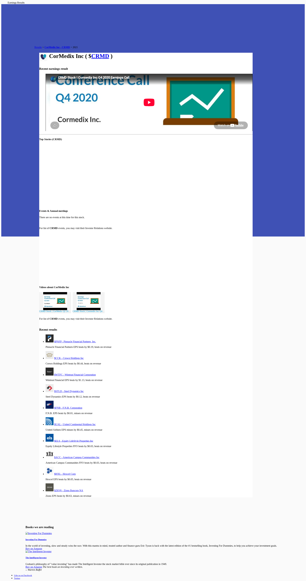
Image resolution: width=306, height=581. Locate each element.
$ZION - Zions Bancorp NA (68, 490)
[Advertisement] (98, 257)
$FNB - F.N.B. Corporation (68, 407)
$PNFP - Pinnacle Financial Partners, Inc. (75, 341)
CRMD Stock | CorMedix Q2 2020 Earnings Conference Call (55, 311)
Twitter (17, 578)
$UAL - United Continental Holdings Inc (75, 424)
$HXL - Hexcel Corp (65, 474)
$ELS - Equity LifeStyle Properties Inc (73, 440)
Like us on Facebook (23, 575)
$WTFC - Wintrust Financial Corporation (75, 374)
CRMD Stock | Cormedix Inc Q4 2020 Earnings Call (89, 311)
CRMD (100, 56)
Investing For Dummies (36, 539)
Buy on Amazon (34, 548)
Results (38, 47)
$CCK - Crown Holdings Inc (69, 358)
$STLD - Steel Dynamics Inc (69, 391)
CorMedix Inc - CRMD (57, 47)
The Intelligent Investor (36, 557)
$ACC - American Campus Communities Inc (76, 457)
